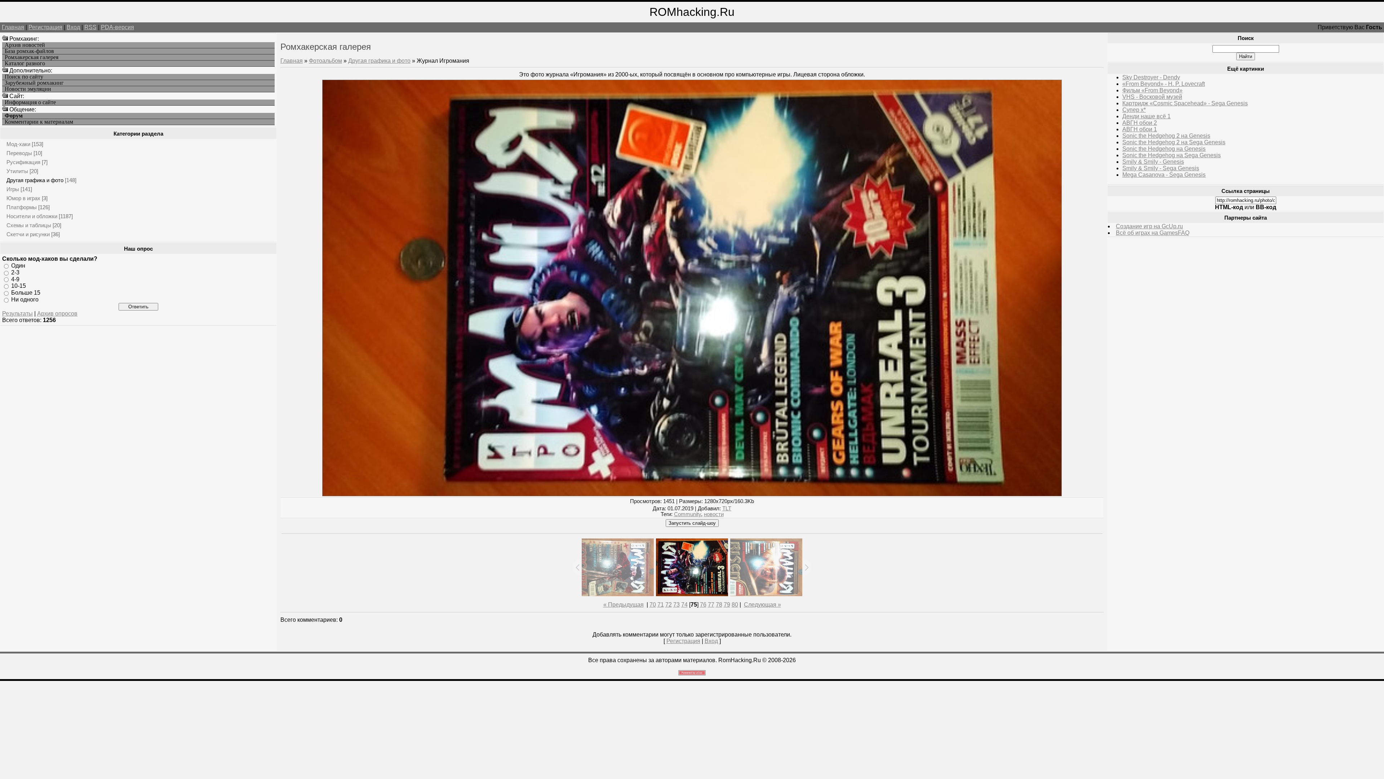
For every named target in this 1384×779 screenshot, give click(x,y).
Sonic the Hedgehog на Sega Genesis (1171, 155)
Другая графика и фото (34, 180)
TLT (726, 508)
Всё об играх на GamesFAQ (1152, 233)
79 (727, 605)
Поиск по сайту (24, 77)
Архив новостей (25, 45)
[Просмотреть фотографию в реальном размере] (692, 494)
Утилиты (17, 171)
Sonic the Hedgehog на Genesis (1164, 149)
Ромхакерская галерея (31, 57)
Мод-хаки (18, 144)
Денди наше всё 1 (1146, 116)
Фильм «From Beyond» (1152, 90)
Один (18, 266)
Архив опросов (57, 314)
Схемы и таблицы (28, 225)
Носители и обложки (31, 216)
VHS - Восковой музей (1152, 97)
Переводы (19, 153)
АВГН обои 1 (1139, 129)
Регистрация (45, 27)
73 (676, 605)
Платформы (21, 207)
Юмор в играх (23, 198)
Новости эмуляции (28, 89)
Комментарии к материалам (39, 122)
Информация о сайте (30, 102)
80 (735, 605)
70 (652, 605)
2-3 (15, 272)
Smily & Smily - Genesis (1153, 162)
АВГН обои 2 (1139, 123)
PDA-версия (117, 27)
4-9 (15, 279)
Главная (13, 27)
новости (714, 514)
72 (668, 605)
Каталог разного (25, 63)
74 (684, 605)
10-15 (18, 286)
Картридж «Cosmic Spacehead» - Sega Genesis (1185, 103)
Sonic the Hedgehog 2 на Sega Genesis (1173, 142)
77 (711, 605)
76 (703, 605)
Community (687, 514)
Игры (12, 189)
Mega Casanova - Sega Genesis (1164, 175)
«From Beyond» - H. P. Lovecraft (1163, 84)
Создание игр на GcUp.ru (1149, 226)
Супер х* (1134, 110)
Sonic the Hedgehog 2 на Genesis (1166, 136)
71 (660, 605)
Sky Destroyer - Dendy (1151, 77)
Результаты (17, 314)
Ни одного (25, 299)
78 (719, 605)
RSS (90, 27)
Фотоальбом (325, 61)
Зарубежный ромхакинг (34, 83)
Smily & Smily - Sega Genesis (1160, 168)
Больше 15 (25, 293)
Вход (73, 27)
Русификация (23, 162)
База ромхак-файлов (29, 51)
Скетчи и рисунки (28, 234)
